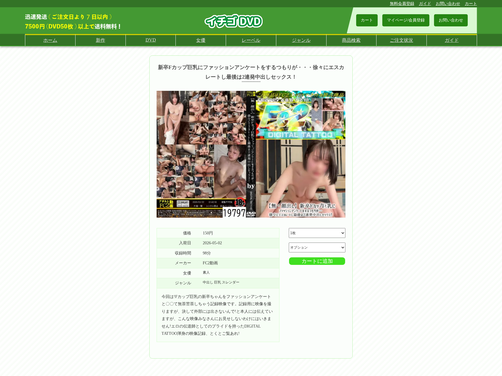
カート (471, 3)
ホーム (50, 40)
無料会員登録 (402, 3)
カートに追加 (317, 261)
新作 (100, 40)
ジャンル (301, 40)
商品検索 (351, 40)
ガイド (425, 3)
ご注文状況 (401, 40)
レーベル (251, 40)
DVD (151, 39)
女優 (200, 40)
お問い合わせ (448, 3)
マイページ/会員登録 (406, 20)
